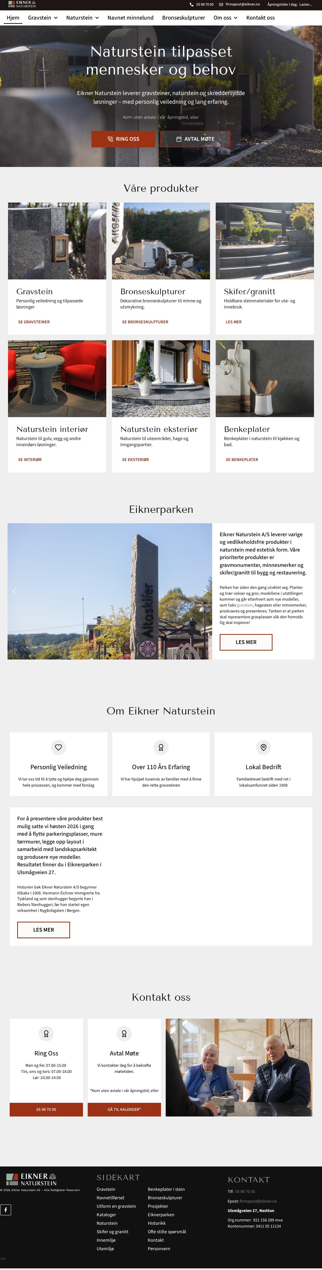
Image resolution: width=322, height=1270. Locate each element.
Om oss (222, 18)
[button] (14, 591)
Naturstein (79, 18)
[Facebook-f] (5, 1210)
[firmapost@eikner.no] (221, 4)
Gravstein (39, 18)
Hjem (13, 18)
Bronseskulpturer (183, 18)
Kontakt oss (260, 18)
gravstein (245, 605)
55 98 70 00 (205, 4)
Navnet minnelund (130, 18)
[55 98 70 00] (192, 4)
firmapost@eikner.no (243, 4)
